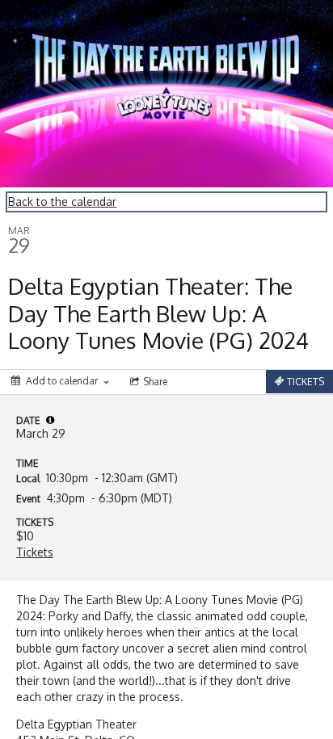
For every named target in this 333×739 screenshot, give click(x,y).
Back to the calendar (62, 201)
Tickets (34, 552)
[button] (50, 420)
